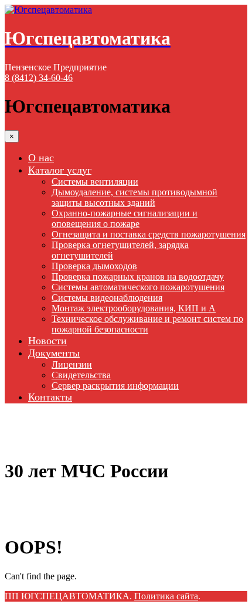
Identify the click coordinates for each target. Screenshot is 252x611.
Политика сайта (166, 596)
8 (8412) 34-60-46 (39, 78)
